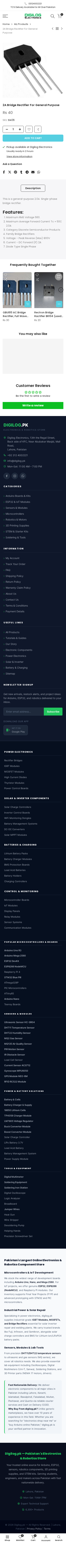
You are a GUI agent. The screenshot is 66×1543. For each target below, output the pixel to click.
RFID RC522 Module (15, 1081)
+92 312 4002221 (17, 455)
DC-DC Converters (14, 829)
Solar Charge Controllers (17, 807)
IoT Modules (11, 905)
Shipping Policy (14, 575)
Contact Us (12, 599)
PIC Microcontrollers (15, 988)
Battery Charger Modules (18, 859)
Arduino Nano (11, 998)
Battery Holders (12, 875)
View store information (19, 156)
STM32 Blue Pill (12, 977)
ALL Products (21, 24)
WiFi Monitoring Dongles (17, 818)
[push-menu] (5, 16)
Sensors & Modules (16, 507)
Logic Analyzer (12, 1198)
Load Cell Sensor (13, 1059)
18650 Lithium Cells (15, 1110)
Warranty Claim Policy (18, 587)
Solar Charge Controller (17, 1137)
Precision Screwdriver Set (18, 1236)
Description (33, 188)
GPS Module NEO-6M (16, 1076)
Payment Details (15, 611)
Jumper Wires (12, 1209)
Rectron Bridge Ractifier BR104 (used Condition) (47, 314)
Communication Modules (17, 927)
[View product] (59, 304)
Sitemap (10, 673)
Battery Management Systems (20, 823)
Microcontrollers (15, 513)
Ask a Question (12, 164)
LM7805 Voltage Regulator (18, 1121)
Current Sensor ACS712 (17, 1065)
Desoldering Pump (14, 1225)
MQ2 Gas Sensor (13, 1038)
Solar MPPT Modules (15, 834)
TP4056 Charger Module (18, 1115)
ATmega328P (11, 982)
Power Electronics (16, 655)
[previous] (5, 289)
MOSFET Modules (14, 771)
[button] (37, 129)
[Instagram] (15, 476)
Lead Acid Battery (14, 1148)
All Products (12, 632)
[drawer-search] (53, 16)
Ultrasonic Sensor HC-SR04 (19, 1022)
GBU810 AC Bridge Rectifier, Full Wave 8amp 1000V (15, 314)
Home (6, 24)
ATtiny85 (9, 993)
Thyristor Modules (14, 782)
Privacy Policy (34, 1528)
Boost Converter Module (17, 1131)
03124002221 (35, 3)
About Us (11, 593)
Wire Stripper (11, 1219)
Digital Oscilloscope (15, 1192)
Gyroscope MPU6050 (16, 1070)
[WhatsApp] (23, 476)
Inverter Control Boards (17, 812)
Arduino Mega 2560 (15, 955)
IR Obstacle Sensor (14, 1054)
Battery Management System (20, 1153)
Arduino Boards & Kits (18, 495)
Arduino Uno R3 (12, 950)
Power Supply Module (16, 1158)
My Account (12, 558)
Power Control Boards (16, 788)
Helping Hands (12, 1230)
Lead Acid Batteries (15, 870)
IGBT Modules (12, 766)
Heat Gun (9, 1214)
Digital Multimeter (14, 1176)
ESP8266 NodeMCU (15, 966)
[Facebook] (7, 476)
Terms (47, 1528)
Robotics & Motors (16, 519)
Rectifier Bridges (13, 760)
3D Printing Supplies (17, 525)
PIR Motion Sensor (14, 1049)
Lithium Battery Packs (16, 853)
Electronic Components (19, 649)
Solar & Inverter (14, 661)
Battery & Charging (17, 667)
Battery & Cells (12, 1099)
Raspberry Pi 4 (12, 971)
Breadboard (10, 1203)
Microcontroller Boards (16, 899)
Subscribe (53, 711)
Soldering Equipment (15, 1182)
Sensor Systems (13, 922)
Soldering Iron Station (16, 1187)
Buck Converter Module (17, 1126)
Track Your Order (15, 564)
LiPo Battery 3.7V (13, 1142)
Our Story (11, 643)
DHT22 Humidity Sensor (17, 1032)
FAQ (8, 569)
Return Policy (13, 581)
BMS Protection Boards (17, 864)
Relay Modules (12, 916)
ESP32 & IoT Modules (18, 501)
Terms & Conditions (17, 605)
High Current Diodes (15, 777)
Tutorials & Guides (16, 637)
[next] (60, 289)
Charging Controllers (15, 881)
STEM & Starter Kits (17, 531)
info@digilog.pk (16, 460)
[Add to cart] (27, 304)
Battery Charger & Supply (18, 1104)
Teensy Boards (12, 1004)
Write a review (33, 405)
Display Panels (12, 911)
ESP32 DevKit (11, 961)
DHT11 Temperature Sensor (19, 1027)
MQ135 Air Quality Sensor (18, 1043)
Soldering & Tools (16, 537)
